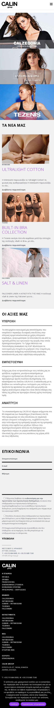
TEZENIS (5, 223)
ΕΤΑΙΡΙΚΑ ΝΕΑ (8, 650)
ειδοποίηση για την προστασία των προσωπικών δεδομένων (22, 499)
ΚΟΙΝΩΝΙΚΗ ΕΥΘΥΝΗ (11, 587)
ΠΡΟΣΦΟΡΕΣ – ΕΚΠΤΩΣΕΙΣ (14, 589)
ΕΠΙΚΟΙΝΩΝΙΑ (8, 658)
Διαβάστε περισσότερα (13, 189)
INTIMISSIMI (6, 165)
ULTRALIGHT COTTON (23, 169)
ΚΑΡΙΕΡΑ (6, 656)
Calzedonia (8, 598)
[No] (50, 693)
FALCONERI (6, 278)
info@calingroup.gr (10, 555)
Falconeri (7, 608)
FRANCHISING (8, 582)
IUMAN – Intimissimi (12, 603)
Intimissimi (7, 601)
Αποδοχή (14, 704)
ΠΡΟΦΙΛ (5, 577)
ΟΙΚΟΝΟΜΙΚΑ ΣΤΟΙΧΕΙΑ (12, 584)
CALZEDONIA (8, 637)
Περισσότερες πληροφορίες (33, 704)
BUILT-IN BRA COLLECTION (14, 230)
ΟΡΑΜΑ (5, 579)
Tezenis (6, 606)
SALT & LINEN (15, 283)
